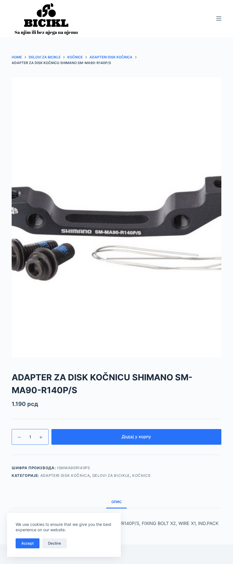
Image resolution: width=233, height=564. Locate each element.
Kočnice (141, 475)
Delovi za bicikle (111, 475)
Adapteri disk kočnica (65, 475)
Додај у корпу (136, 436)
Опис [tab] (116, 502)
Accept (27, 543)
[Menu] (218, 18)
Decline (54, 543)
